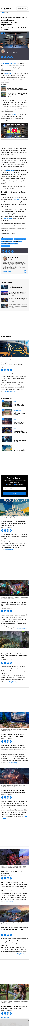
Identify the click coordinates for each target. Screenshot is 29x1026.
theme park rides (17, 241)
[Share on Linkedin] (2, 57)
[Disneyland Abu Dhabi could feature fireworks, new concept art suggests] (7, 421)
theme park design (6, 245)
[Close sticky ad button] (28, 1020)
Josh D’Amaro (8, 218)
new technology (8, 73)
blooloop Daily (10, 484)
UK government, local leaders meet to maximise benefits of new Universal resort (17, 95)
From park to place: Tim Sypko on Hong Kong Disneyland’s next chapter (14, 1007)
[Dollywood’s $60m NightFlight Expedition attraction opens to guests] (3, 88)
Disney (14, 114)
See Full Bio (6, 271)
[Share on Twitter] (5, 57)
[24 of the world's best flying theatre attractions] (14, 857)
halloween (16, 437)
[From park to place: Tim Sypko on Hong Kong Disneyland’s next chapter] (14, 992)
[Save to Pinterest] (8, 57)
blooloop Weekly (19, 484)
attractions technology (7, 243)
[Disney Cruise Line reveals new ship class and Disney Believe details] (14, 348)
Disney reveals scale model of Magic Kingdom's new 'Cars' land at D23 (13, 735)
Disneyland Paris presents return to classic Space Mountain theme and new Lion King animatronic (18, 300)
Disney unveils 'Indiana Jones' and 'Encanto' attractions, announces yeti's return (18, 306)
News (6, 12)
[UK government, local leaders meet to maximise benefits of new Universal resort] (3, 94)
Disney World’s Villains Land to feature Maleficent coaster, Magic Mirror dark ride (20, 404)
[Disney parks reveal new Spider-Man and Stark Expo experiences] (4, 293)
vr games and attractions (20, 239)
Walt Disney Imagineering (8, 63)
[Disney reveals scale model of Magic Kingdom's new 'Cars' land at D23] (14, 720)
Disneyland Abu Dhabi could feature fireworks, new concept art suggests (20, 422)
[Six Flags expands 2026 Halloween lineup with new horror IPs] (4, 287)
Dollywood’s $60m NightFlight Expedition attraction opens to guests (17, 88)
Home (2, 12)
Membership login (22, 8)
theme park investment (7, 241)
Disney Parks (10, 170)
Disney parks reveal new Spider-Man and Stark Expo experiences (17, 292)
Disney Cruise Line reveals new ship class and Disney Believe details (13, 364)
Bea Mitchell (10, 50)
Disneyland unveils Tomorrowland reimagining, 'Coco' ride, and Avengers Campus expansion (20, 449)
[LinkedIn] (25, 271)
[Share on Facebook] (11, 57)
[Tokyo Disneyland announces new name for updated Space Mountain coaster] (14, 913)
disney (16, 243)
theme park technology (7, 239)
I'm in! (14, 493)
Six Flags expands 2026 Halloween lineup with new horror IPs (18, 286)
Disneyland (17, 199)
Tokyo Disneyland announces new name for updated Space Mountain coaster (14, 928)
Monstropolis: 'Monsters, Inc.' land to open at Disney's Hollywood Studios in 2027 (14, 604)
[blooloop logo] (9, 9)
